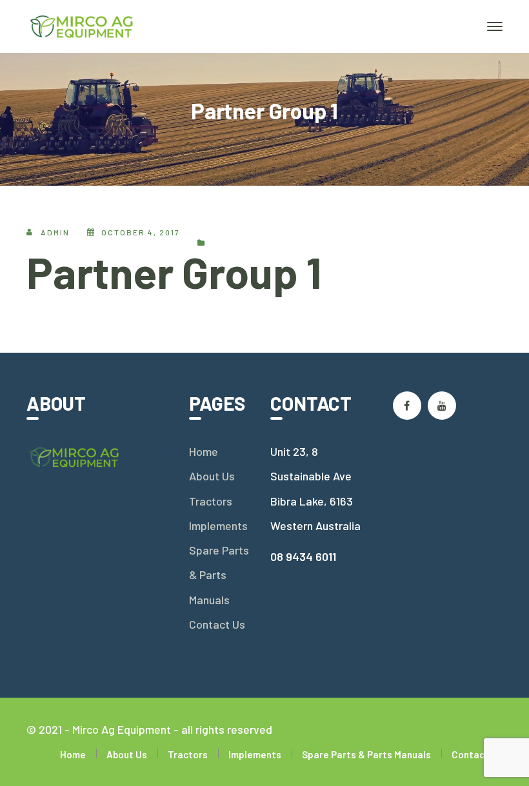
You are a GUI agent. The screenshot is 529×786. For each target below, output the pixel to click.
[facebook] (407, 405)
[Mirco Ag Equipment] (82, 25)
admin (55, 232)
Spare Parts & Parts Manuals (219, 575)
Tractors (210, 501)
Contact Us (217, 624)
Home (203, 451)
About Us (212, 476)
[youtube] (442, 405)
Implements (218, 525)
